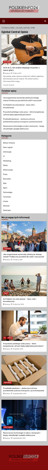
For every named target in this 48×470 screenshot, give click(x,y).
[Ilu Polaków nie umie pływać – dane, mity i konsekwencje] (24, 281)
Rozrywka (7, 62)
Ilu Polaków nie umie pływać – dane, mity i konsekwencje (19, 106)
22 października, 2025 (19, 393)
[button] (3, 21)
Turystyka (7, 197)
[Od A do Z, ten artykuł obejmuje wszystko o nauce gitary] (24, 50)
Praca (5, 174)
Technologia (7, 192)
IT (4, 156)
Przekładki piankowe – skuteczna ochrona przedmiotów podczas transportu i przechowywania (22, 120)
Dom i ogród (8, 147)
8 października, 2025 (19, 438)
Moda (5, 165)
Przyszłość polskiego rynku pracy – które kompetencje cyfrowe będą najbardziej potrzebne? (23, 113)
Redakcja (7, 73)
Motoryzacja (8, 170)
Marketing (7, 161)
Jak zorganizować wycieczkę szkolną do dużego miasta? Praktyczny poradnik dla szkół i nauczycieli (22, 99)
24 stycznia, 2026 (18, 304)
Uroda (5, 201)
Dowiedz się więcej (8, 85)
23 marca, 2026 (17, 259)
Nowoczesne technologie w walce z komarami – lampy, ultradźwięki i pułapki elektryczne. (23, 127)
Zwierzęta (7, 210)
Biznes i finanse (9, 143)
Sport (5, 188)
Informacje (7, 152)
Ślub (4, 183)
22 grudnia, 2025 (18, 349)
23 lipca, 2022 (17, 73)
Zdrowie (6, 206)
